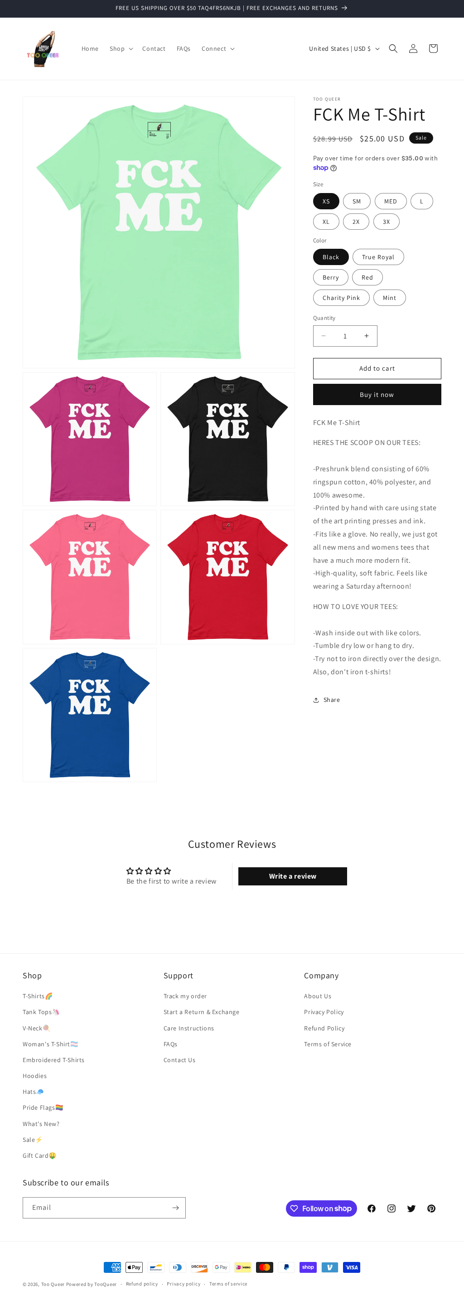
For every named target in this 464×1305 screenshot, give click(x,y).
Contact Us (180, 1060)
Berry (331, 277)
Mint (389, 298)
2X (356, 222)
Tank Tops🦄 (41, 1012)
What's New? (41, 1124)
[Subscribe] (175, 1207)
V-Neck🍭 (36, 1028)
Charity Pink (341, 298)
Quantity (324, 318)
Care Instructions (189, 1028)
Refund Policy (324, 1028)
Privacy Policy (323, 1012)
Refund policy (142, 1284)
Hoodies (35, 1076)
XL (326, 222)
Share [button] (332, 700)
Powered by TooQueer (91, 1284)
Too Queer (53, 1284)
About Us (317, 996)
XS (326, 201)
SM (357, 201)
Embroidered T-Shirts (54, 1060)
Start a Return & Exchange (202, 1012)
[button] (120, 48)
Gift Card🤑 (40, 1155)
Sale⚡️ (33, 1140)
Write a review (293, 876)
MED (390, 201)
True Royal (378, 257)
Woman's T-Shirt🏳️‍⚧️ (50, 1044)
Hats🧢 (33, 1092)
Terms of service (228, 1284)
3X (386, 222)
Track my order (185, 996)
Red (367, 277)
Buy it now (377, 394)
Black (331, 257)
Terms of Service (328, 1044)
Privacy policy (183, 1284)
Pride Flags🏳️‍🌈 (43, 1107)
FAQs (171, 1044)
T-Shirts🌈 (38, 996)
